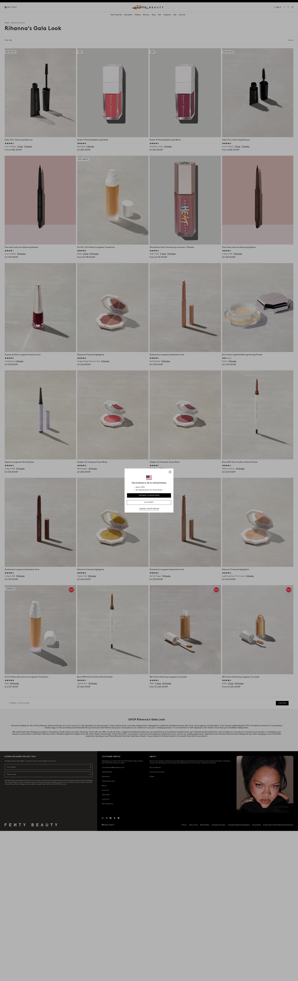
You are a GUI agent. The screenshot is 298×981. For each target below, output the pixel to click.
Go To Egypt (149, 502)
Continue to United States (149, 495)
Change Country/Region (149, 508)
